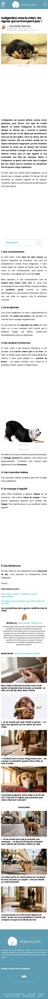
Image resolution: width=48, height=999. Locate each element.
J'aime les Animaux (24, 981)
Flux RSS (40, 996)
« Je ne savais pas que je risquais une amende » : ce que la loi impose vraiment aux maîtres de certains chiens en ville (22, 842)
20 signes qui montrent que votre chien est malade (23, 602)
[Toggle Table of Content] (38, 242)
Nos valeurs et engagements (14, 994)
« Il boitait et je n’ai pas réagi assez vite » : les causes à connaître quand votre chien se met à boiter (24, 761)
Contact (41, 994)
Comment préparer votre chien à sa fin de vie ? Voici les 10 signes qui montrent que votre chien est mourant (22, 797)
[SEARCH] (45, 4)
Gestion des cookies (12, 996)
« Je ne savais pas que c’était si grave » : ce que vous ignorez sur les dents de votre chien (23, 724)
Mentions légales (28, 996)
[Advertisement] (24, 93)
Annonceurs (31, 994)
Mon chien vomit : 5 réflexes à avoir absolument (19, 595)
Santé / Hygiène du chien (27, 653)
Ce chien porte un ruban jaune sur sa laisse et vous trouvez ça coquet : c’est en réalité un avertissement (23, 879)
